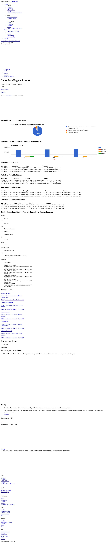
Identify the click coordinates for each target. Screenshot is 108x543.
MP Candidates (11, 10)
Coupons (3, 523)
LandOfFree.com (5, 514)
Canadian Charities (5, 512)
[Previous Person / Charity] (1, 421)
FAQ (2, 515)
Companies (10, 8)
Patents (9, 11)
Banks (9, 22)
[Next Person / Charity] (2, 421)
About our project (5, 532)
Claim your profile (5, 89)
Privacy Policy (11, 37)
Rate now (3, 92)
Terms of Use (10, 35)
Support (3, 539)
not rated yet (9, 95)
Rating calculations (5, 511)
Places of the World (12, 17)
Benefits (3, 509)
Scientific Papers (11, 18)
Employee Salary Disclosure (14, 12)
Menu (5, 29)
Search (9, 34)
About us (3, 533)
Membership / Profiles (13, 31)
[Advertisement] (54, 56)
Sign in (6, 38)
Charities (9, 7)
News (2, 537)
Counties (9, 25)
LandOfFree (7, 4)
